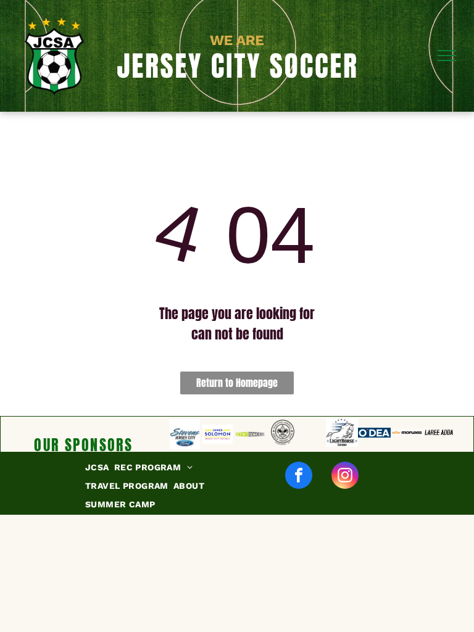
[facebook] (298, 477)
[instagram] (345, 477)
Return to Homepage (237, 382)
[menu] (447, 56)
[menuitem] (99, 468)
